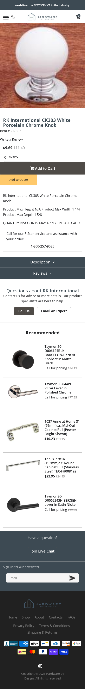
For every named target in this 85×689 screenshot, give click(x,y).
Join (42, 551)
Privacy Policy (23, 625)
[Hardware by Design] (42, 16)
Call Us (24, 311)
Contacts (56, 617)
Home (12, 617)
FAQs (71, 617)
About (39, 617)
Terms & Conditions (54, 625)
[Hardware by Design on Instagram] (40, 666)
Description (40, 262)
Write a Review (11, 139)
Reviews (40, 273)
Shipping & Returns (42, 632)
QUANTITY (11, 157)
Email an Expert (54, 311)
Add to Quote (18, 180)
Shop (26, 617)
